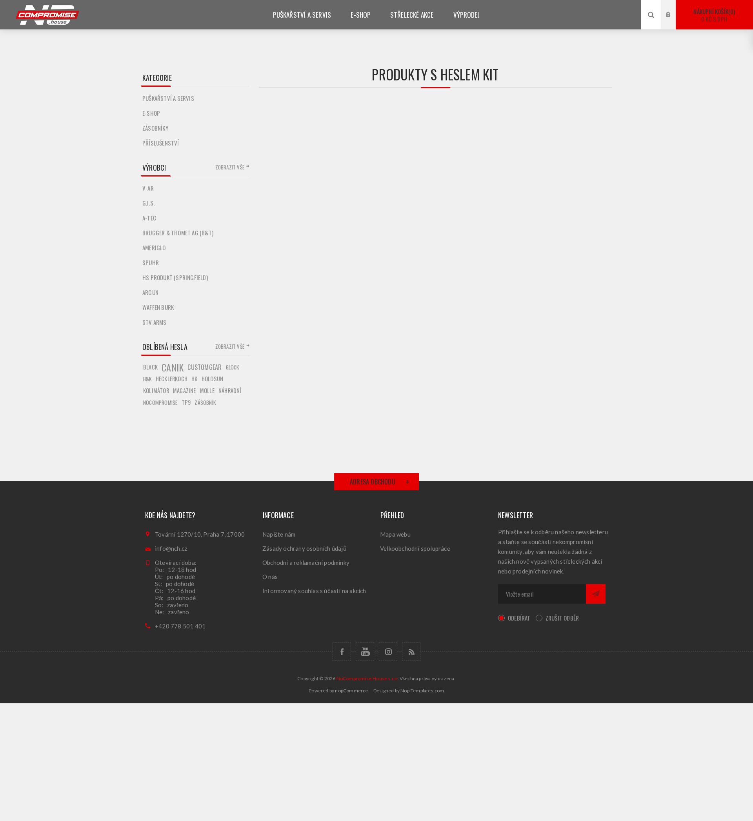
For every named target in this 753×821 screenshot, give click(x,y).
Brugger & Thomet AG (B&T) (177, 232)
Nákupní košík (713, 15)
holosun (212, 379)
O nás (270, 576)
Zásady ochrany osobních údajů (304, 548)
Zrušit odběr (562, 617)
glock (232, 367)
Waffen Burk (158, 307)
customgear (204, 367)
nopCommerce (351, 691)
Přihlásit (674, 7)
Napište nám (278, 534)
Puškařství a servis (168, 98)
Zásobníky (155, 128)
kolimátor (156, 390)
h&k (147, 379)
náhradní (230, 390)
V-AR (148, 188)
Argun (150, 292)
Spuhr (150, 262)
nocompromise (160, 402)
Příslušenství (160, 142)
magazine (184, 390)
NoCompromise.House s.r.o (367, 678)
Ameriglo (154, 247)
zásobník (205, 402)
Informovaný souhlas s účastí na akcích (314, 590)
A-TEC (149, 217)
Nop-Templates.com (422, 691)
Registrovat (674, 22)
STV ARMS (154, 322)
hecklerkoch (171, 379)
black (150, 367)
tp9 (186, 402)
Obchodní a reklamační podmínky (305, 562)
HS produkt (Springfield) (175, 277)
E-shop (151, 113)
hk (194, 379)
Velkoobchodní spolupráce (415, 548)
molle (207, 390)
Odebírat (519, 617)
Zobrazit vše (229, 167)
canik (173, 367)
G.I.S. (148, 202)
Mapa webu (395, 534)
